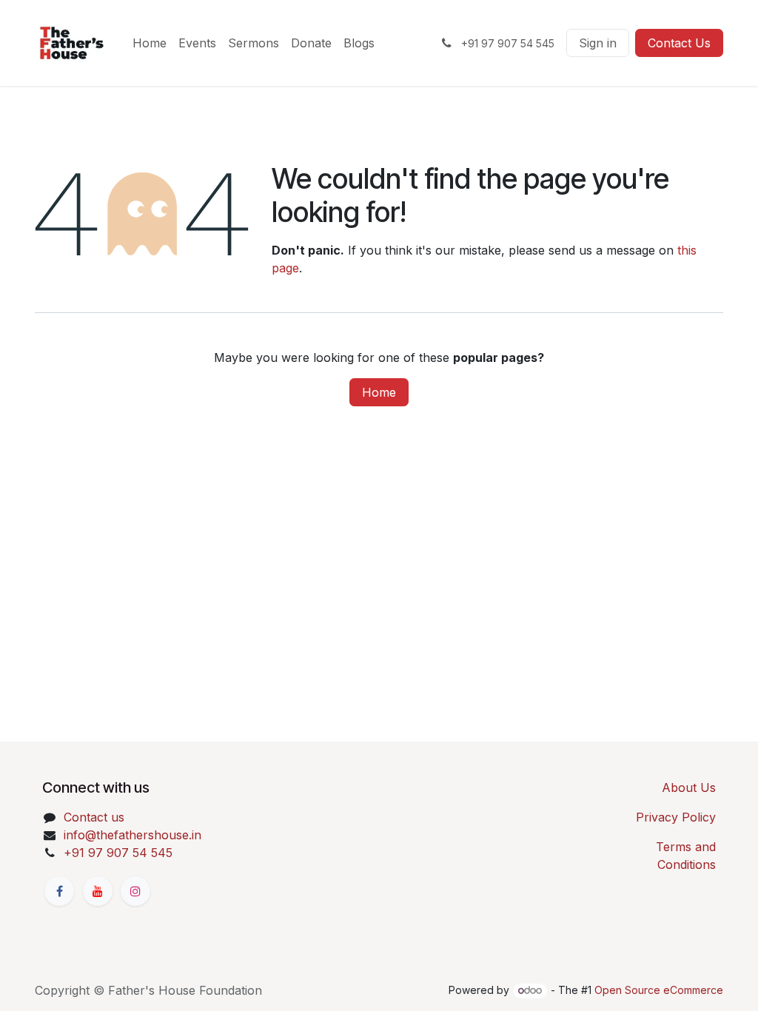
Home (379, 392)
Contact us (94, 817)
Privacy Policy (676, 817)
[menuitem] (149, 43)
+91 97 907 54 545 (118, 852)
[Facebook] (59, 891)
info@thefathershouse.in (132, 834)
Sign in (598, 43)
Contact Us (679, 43)
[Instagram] (135, 891)
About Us (689, 787)
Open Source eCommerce (658, 990)
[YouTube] (98, 891)
